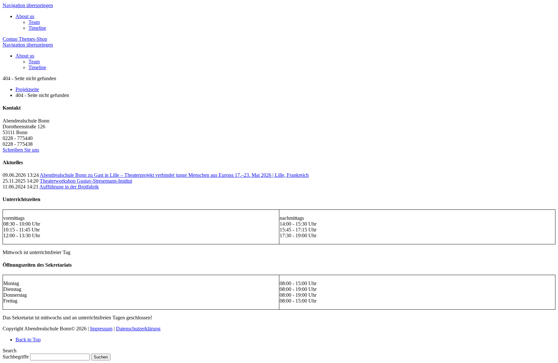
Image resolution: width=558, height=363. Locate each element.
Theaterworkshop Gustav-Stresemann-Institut (86, 181)
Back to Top (28, 339)
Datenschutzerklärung (138, 328)
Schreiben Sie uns (21, 150)
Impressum (101, 328)
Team (34, 22)
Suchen (101, 357)
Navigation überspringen (28, 5)
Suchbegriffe (16, 356)
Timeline (37, 28)
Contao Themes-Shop (25, 39)
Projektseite (27, 89)
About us (25, 16)
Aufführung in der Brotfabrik (69, 186)
